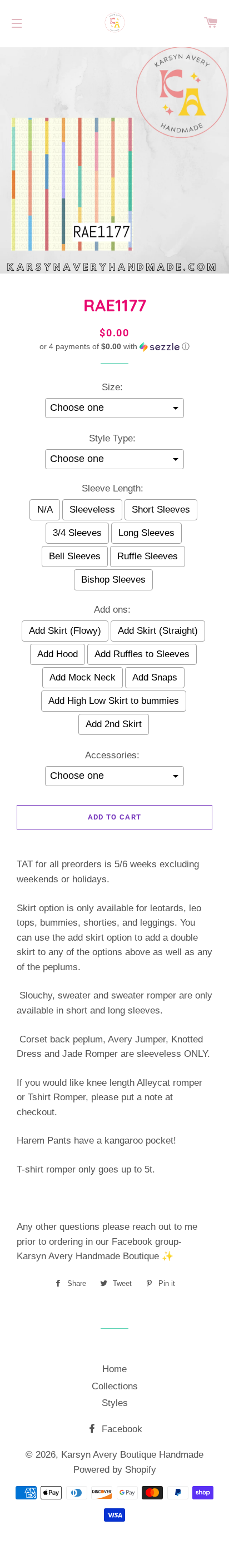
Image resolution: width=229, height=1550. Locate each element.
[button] (114, 346)
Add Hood (57, 654)
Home (114, 1369)
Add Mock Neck (82, 677)
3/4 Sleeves (77, 533)
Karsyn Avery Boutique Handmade (132, 1454)
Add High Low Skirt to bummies (113, 700)
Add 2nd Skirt (114, 724)
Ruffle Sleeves (147, 556)
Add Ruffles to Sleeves (142, 654)
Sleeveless (92, 509)
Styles (115, 1403)
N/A (45, 509)
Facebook (120, 1429)
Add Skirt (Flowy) (65, 630)
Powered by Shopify (114, 1469)
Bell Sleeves (75, 556)
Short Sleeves (161, 509)
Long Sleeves (146, 533)
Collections (115, 1386)
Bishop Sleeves (113, 579)
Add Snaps (154, 677)
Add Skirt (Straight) (158, 630)
